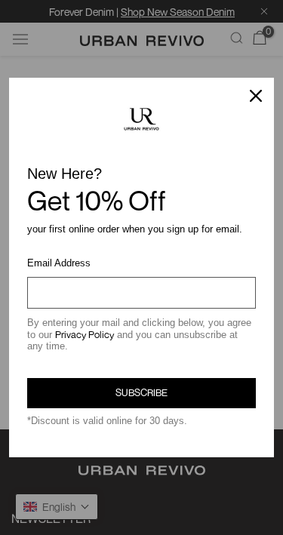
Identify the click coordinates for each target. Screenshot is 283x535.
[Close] (256, 96)
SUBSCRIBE (141, 392)
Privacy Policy (84, 334)
